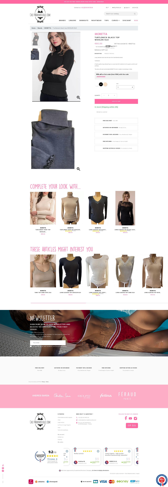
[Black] (101, 86)
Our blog (132, 425)
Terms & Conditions (63, 430)
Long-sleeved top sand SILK (125, 292)
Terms (47, 381)
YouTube (130, 418)
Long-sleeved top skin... (152, 292)
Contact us (60, 437)
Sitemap (60, 439)
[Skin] (105, 86)
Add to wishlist (102, 112)
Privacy (43, 381)
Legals (137, 473)
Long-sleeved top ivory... (98, 292)
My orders (60, 442)
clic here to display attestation (100, 470)
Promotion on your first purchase (14, 470)
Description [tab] (98, 53)
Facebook (126, 418)
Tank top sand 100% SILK (43, 292)
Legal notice (61, 422)
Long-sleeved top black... (98, 230)
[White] (97, 86)
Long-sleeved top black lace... (125, 230)
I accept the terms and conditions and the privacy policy (49, 346)
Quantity (97, 95)
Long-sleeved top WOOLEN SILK (70, 292)
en (107, 8)
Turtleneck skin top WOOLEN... (70, 230)
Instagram (135, 418)
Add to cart (116, 101)
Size (117, 83)
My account (61, 434)
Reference (98, 50)
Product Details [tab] (109, 53)
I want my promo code (14, 480)
